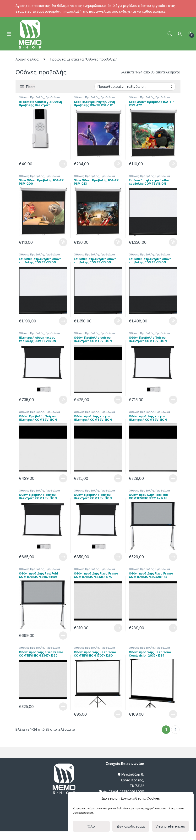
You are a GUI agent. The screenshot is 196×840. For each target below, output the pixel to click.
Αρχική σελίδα (27, 59)
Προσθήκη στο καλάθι (114, 164)
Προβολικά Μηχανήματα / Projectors (39, 99)
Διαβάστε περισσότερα (56, 164)
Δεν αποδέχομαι (131, 826)
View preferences (170, 826)
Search (169, 33)
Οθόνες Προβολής (31, 97)
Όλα (91, 826)
